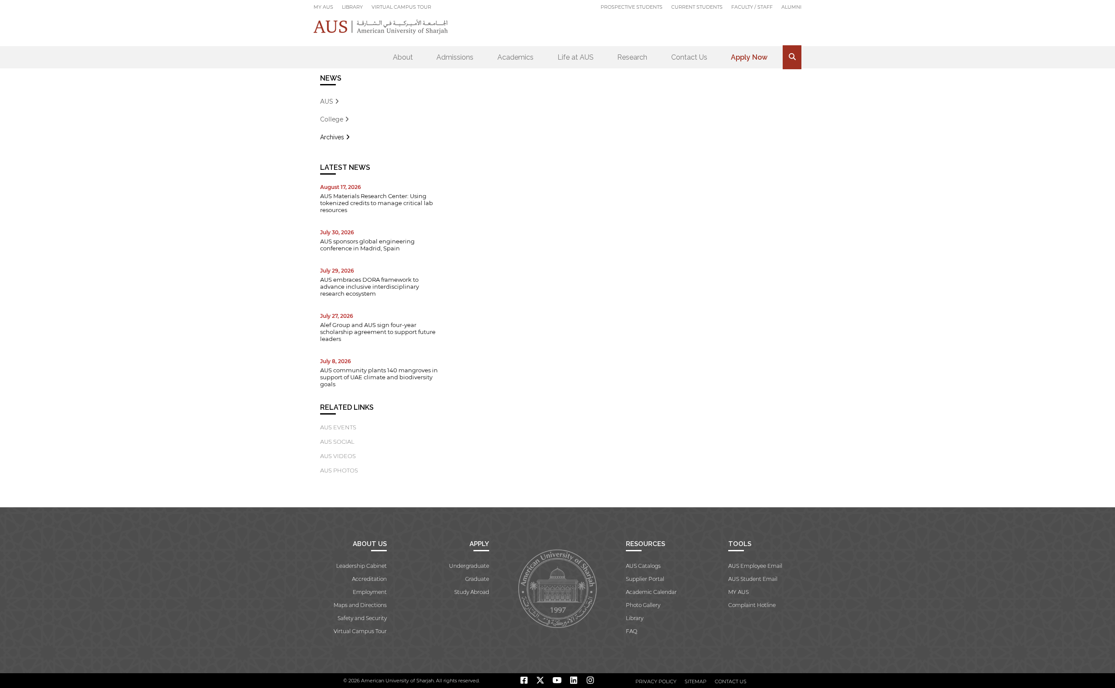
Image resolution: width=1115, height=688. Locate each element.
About (403, 57)
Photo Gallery (643, 605)
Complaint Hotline (752, 605)
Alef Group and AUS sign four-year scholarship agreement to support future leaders (378, 331)
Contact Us (689, 57)
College (332, 119)
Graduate (477, 579)
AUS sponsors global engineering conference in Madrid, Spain (367, 245)
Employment (370, 592)
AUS (327, 101)
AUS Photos (339, 470)
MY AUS (323, 7)
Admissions (454, 57)
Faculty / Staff (752, 7)
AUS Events (338, 427)
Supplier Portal (645, 579)
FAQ (631, 631)
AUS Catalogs (643, 566)
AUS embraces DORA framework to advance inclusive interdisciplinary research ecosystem (369, 286)
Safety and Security (362, 618)
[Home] (381, 26)
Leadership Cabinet (361, 566)
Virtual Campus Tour (401, 7)
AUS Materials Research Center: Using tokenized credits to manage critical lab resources (376, 202)
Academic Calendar (651, 592)
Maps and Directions (360, 605)
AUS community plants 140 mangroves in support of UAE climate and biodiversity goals (379, 377)
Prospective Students (631, 7)
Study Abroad (471, 592)
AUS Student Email (752, 579)
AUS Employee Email (755, 566)
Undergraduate (469, 566)
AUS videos (338, 455)
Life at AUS (576, 57)
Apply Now (749, 57)
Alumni (791, 7)
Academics (515, 57)
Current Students (697, 7)
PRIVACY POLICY (655, 681)
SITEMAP (695, 681)
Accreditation (369, 579)
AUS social (337, 441)
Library (352, 7)
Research (632, 57)
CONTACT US (731, 681)
